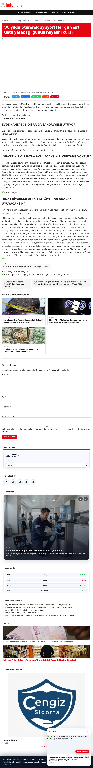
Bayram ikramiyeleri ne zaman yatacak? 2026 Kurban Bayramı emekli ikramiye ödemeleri (38, 605)
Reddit (45, 97)
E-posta (6, 406)
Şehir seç (10, 461)
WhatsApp (36, 97)
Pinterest (55, 97)
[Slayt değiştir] (42, 746)
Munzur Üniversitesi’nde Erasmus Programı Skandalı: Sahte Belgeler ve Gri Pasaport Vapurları (40, 615)
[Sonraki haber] (86, 499)
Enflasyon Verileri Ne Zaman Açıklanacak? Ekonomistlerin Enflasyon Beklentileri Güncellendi (39, 607)
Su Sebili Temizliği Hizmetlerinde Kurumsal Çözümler (25, 610)
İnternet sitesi (8, 416)
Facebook (25, 97)
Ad (4, 397)
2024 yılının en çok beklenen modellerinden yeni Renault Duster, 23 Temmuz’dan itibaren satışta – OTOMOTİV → (60, 283)
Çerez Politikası (68, 12)
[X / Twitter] (13, 482)
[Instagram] (20, 482)
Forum (55, 12)
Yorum (5, 374)
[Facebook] (6, 482)
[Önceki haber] (80, 499)
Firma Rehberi (41, 12)
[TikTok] (33, 482)
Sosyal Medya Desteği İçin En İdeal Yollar (20, 613)
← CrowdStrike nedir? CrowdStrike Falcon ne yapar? (14, 284)
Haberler (5, 21)
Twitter (15, 97)
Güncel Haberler (24, 12)
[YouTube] (26, 482)
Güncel (13, 21)
